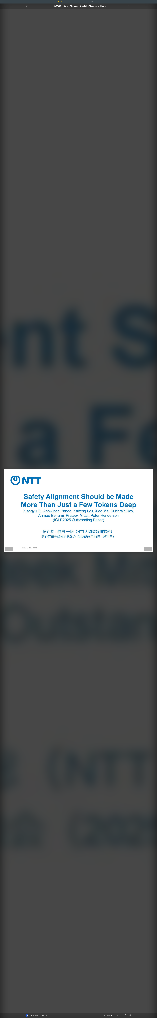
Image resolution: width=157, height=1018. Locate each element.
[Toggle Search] (129, 6)
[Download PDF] (130, 1015)
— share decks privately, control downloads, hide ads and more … (78, 1)
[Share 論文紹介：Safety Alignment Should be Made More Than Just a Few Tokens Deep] (121, 1015)
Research (109, 1015)
